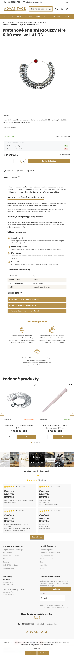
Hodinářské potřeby (10, 565)
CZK (67, 2)
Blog (45, 16)
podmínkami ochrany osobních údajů (54, 607)
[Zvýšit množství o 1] (15, 161)
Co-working (55, 16)
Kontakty (67, 16)
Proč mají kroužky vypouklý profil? (24, 305)
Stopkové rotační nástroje (13, 550)
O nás (42, 568)
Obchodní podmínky (48, 559)
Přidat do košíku (49, 161)
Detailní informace (10, 128)
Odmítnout (30, 653)
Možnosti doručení (63, 136)
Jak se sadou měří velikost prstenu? (25, 299)
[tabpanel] (19, 411)
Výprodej (28, 16)
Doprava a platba (46, 550)
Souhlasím (43, 653)
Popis (6, 177)
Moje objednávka (46, 556)
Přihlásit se (55, 589)
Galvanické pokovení (11, 556)
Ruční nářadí (7, 553)
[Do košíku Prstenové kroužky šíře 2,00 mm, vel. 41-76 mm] (26, 437)
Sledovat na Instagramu (37, 460)
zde (52, 645)
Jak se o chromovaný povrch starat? (25, 311)
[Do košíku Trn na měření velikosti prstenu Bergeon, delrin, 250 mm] (62, 437)
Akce (19, 16)
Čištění (5, 559)
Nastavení (37, 648)
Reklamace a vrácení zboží (50, 553)
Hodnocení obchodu (37, 471)
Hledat (50, 9)
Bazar (38, 16)
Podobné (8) (16, 177)
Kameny (6, 562)
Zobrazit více (37, 537)
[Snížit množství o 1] (6, 161)
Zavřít (45, 174)
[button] (14, 437)
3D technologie (8, 568)
